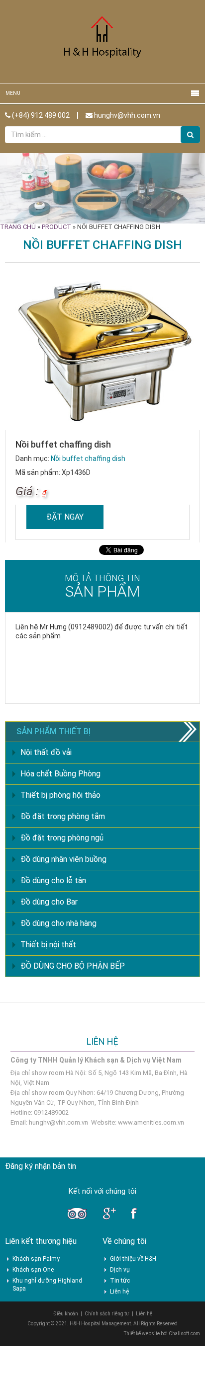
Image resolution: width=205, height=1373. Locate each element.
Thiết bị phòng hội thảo (60, 795)
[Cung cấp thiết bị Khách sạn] (102, 41)
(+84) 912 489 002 (40, 115)
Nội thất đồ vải (46, 752)
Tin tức (120, 1280)
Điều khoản (65, 1313)
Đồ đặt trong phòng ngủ (61, 837)
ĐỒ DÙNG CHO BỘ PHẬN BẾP (72, 966)
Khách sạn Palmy (36, 1258)
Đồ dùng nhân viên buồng (63, 859)
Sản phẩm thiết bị (53, 731)
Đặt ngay (65, 517)
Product (56, 226)
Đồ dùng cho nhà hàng (58, 923)
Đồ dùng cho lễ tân (53, 880)
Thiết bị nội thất (48, 944)
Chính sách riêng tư (107, 1313)
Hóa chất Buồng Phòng (60, 773)
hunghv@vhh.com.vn (126, 115)
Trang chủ (18, 226)
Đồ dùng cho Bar (49, 902)
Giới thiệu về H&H (133, 1258)
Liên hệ (119, 1291)
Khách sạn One (33, 1269)
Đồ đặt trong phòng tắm (62, 816)
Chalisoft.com (184, 1333)
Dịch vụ (120, 1269)
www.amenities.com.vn (151, 1122)
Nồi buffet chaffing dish (88, 458)
